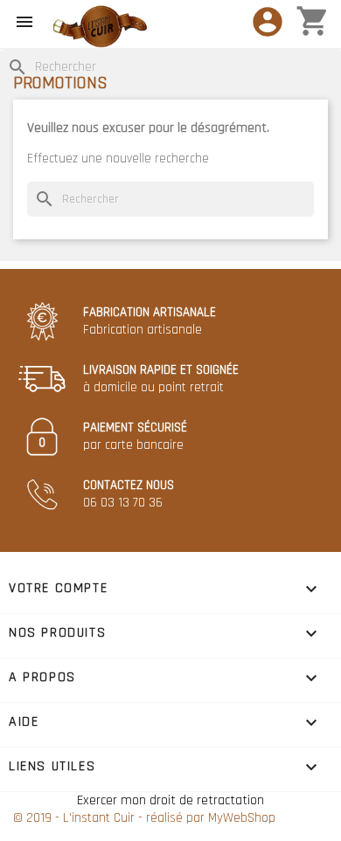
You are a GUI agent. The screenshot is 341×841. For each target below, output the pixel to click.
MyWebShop (241, 818)
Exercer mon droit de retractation (170, 800)
